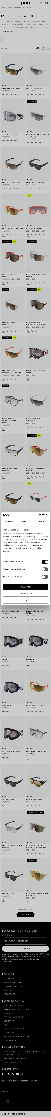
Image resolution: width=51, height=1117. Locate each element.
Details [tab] (26, 521)
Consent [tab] (9, 521)
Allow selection (26, 594)
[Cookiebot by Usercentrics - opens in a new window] (38, 515)
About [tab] (42, 521)
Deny (25, 600)
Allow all (25, 587)
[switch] (45, 569)
